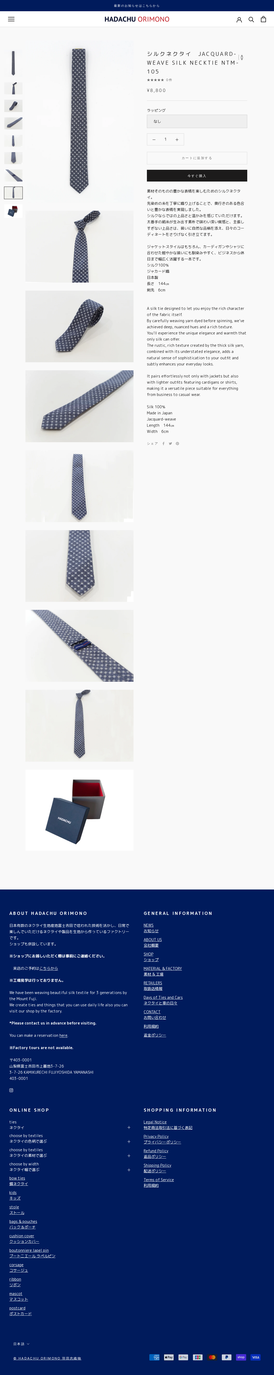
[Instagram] (11, 1090)
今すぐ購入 (197, 176)
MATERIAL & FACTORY (163, 971)
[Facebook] (163, 443)
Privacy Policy (162, 1139)
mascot (18, 1296)
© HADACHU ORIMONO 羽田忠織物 (47, 1358)
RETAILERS (153, 985)
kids (15, 1195)
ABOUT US (153, 942)
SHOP (151, 957)
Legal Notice (168, 1124)
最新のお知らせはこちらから (137, 5)
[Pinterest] (177, 443)
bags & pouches (23, 1224)
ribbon (15, 1282)
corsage (18, 1267)
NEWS (151, 928)
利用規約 (151, 1026)
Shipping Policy (157, 1168)
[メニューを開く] (11, 19)
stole (16, 1209)
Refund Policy (156, 1153)
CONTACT (155, 1014)
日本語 (19, 1344)
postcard (20, 1310)
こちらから (48, 968)
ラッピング (156, 110)
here (63, 1035)
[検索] (251, 19)
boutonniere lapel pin (32, 1253)
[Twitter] (170, 443)
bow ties (18, 1181)
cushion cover (24, 1238)
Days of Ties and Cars (163, 1000)
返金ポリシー (155, 1035)
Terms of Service (159, 1182)
